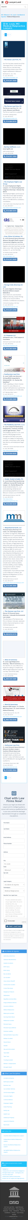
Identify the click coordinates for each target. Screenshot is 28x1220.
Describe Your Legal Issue (10, 895)
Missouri (6, 15)
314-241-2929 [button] (11, 81)
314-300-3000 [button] (11, 586)
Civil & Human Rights (9, 1092)
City (5, 860)
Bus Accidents (7, 974)
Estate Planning (8, 1107)
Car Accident (7, 977)
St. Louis (13, 15)
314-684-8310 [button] (11, 121)
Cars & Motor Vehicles (9, 1089)
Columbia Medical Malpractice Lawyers (14, 1135)
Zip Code (6, 873)
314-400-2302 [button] (11, 399)
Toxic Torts (6, 1056)
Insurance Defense (8, 1006)
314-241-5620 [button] (11, 259)
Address (6, 852)
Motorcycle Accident (9, 1013)
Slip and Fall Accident (9, 1049)
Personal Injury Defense (10, 1027)
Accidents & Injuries (12, 951)
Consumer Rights (8, 1096)
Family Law (6, 1110)
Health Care (7, 1114)
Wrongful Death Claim (8, 1172)
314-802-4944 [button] (11, 770)
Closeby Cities (7, 1131)
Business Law (7, 1085)
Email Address (7, 837)
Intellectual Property (9, 1117)
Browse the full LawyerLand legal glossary (13, 1178)
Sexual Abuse (7, 1042)
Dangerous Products (9, 992)
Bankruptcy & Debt (8, 1081)
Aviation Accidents (8, 963)
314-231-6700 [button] (11, 310)
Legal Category (7, 881)
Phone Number (8, 843)
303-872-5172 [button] (11, 634)
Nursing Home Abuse (9, 1017)
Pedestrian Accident (9, 1020)
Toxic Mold (6, 1053)
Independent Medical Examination (11, 1176)
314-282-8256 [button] (11, 349)
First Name (6, 822)
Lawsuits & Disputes (9, 1121)
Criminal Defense (8, 1099)
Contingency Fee (19, 1172)
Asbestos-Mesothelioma (10, 959)
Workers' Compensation (10, 1063)
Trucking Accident (8, 1060)
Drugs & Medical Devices (10, 1002)
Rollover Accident (8, 1038)
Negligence (5, 1169)
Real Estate (6, 1125)
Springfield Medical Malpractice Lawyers (12, 1151)
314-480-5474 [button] (11, 211)
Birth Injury (6, 966)
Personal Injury (7, 1024)
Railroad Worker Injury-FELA (11, 1035)
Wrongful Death (8, 1067)
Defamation (7, 995)
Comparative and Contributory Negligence (13, 1171)
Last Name (6, 829)
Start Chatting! (14, 926)
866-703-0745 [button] (11, 720)
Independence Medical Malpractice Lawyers (13, 1140)
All (2, 15)
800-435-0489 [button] (11, 679)
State (5, 866)
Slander (6, 1045)
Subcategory (7, 887)
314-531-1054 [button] (11, 156)
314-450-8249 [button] (11, 504)
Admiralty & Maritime (9, 956)
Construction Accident (9, 984)
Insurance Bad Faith (7, 1174)
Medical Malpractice (9, 1009)
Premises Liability (8, 1031)
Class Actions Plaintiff (9, 981)
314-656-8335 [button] (11, 453)
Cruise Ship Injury (8, 988)
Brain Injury (7, 970)
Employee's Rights (8, 1103)
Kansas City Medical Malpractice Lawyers (12, 1145)
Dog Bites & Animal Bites (10, 999)
